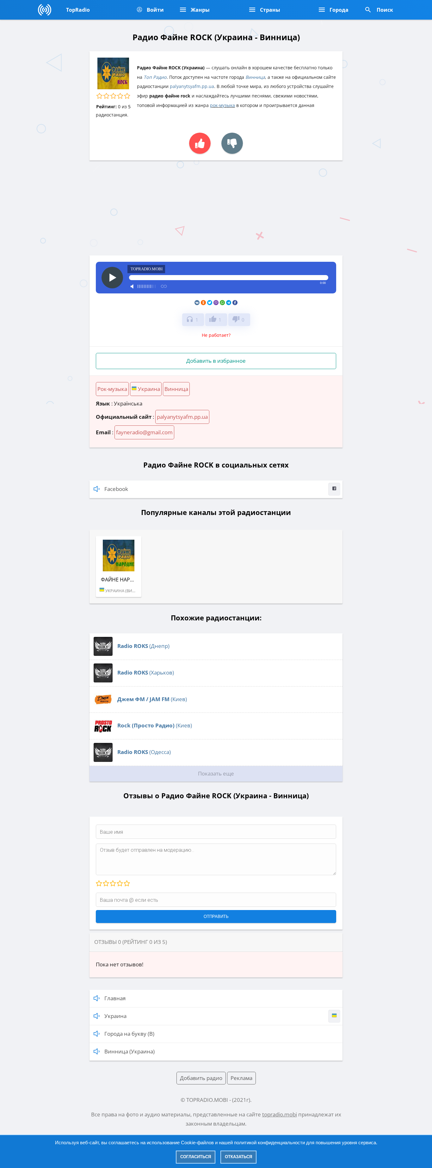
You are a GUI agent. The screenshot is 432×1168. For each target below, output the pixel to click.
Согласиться (195, 1156)
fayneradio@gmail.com (144, 432)
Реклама (241, 1078)
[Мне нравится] (200, 143)
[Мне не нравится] (232, 143)
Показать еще (216, 773)
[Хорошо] (119, 883)
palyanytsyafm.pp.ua (192, 86)
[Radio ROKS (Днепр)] (103, 653)
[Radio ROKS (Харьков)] (103, 680)
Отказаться (238, 1156)
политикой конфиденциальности (269, 1142)
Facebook (116, 489)
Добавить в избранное (216, 360)
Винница (255, 77)
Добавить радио (201, 1078)
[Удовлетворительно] (112, 883)
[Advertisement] (216, 208)
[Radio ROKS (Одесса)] (103, 759)
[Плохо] (105, 883)
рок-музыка (222, 105)
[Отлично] (126, 883)
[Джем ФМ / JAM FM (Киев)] (103, 707)
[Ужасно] (99, 883)
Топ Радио (155, 77)
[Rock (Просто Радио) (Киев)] (103, 733)
